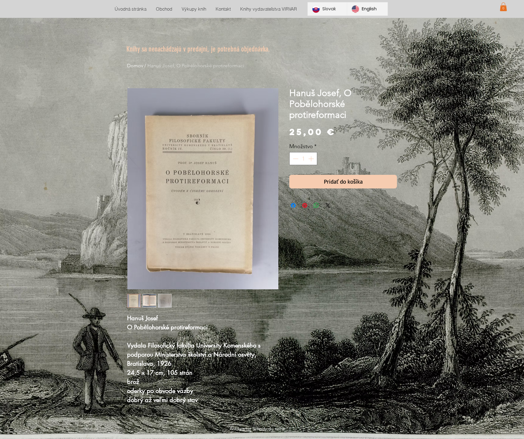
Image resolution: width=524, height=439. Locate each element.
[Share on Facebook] (293, 205)
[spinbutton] (303, 158)
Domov (135, 65)
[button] (503, 6)
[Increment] (311, 158)
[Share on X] (327, 205)
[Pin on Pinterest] (304, 205)
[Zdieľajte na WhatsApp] (316, 205)
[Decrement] (295, 158)
